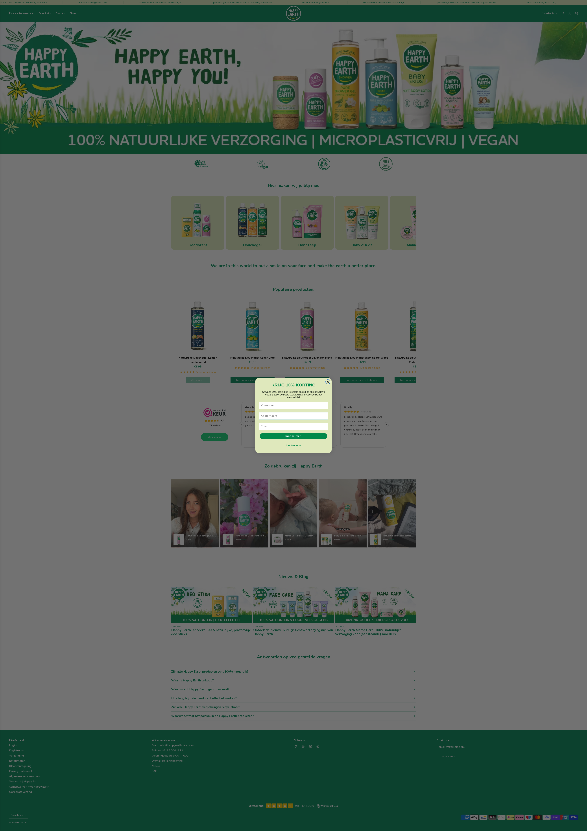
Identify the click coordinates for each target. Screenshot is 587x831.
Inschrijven (293, 436)
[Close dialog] (328, 382)
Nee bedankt (293, 445)
